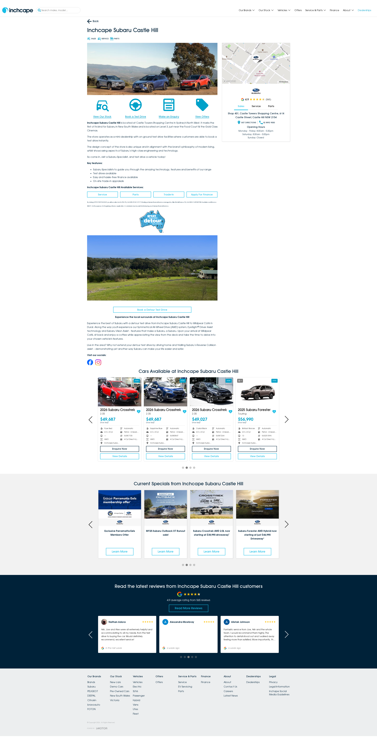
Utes (135, 709)
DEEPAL (91, 695)
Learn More (120, 551)
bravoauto (93, 704)
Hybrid (136, 700)
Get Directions (248, 122)
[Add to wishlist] (138, 411)
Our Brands (245, 10)
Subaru (91, 686)
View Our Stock (102, 116)
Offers (298, 10)
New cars (115, 682)
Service (102, 194)
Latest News (231, 695)
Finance (334, 10)
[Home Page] (17, 10)
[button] (250, 634)
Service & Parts (313, 10)
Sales (241, 106)
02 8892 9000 (269, 122)
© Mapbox (283, 82)
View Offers (202, 116)
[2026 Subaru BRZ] (211, 391)
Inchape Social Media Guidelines (279, 693)
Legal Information (279, 686)
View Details (119, 456)
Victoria (114, 700)
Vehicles (282, 10)
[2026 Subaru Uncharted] (257, 391)
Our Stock (264, 10)
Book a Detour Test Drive (152, 309)
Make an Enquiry (169, 116)
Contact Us (230, 686)
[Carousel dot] (183, 468)
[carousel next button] (286, 419)
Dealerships (364, 10)
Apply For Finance (202, 194)
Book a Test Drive (135, 116)
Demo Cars (116, 686)
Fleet (136, 713)
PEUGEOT (92, 691)
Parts (136, 194)
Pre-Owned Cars (119, 691)
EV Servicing (185, 686)
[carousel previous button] (91, 419)
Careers (228, 691)
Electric (137, 686)
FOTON (91, 709)
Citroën (91, 700)
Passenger (139, 695)
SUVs (135, 691)
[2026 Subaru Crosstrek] (119, 391)
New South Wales (120, 695)
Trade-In (169, 194)
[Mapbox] (230, 81)
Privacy (273, 682)
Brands (91, 682)
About (346, 10)
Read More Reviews (188, 608)
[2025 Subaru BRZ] (165, 391)
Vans (135, 704)
